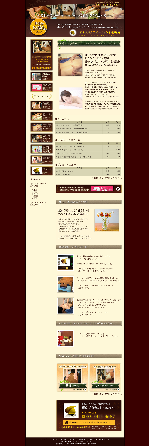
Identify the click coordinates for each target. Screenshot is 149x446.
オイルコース (103, 439)
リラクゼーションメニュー (69, 439)
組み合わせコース (65, 441)
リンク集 (88, 441)
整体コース (84, 439)
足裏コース (93, 439)
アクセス (56, 439)
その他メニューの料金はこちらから (107, 178)
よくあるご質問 (78, 441)
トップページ (46, 439)
